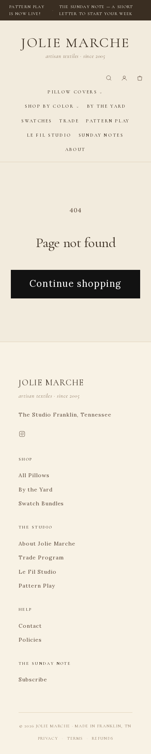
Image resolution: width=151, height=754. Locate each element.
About (75, 149)
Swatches (36, 121)
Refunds (102, 738)
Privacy (48, 738)
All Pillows (34, 475)
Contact (30, 625)
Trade (69, 121)
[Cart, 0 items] (139, 78)
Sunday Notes (101, 135)
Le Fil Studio (49, 135)
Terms (75, 738)
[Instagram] (22, 435)
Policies (30, 639)
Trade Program (41, 557)
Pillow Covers (72, 92)
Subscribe (33, 679)
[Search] (108, 78)
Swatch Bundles (41, 503)
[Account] (124, 78)
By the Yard (106, 106)
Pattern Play (108, 121)
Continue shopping (75, 284)
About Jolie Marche (47, 543)
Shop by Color (49, 106)
